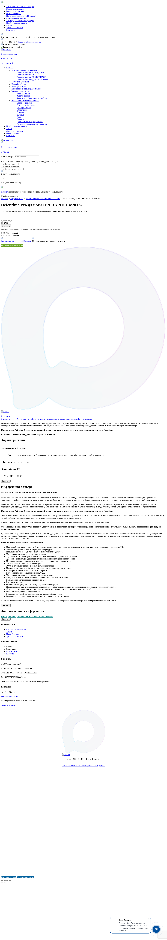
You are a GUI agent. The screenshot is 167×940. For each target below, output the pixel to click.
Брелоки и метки (24, 103)
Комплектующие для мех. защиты (32, 124)
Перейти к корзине (8, 877)
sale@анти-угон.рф (9, 696)
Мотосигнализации (15, 9)
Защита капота (23, 93)
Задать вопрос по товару (12, 246)
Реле (19, 117)
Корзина (10, 654)
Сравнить (5, 416)
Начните (5, 192)
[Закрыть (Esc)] (2, 880)
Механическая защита (16, 18)
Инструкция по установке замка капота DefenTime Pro (27, 616)
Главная (4, 198)
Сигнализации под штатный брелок (33, 79)
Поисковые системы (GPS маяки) (21, 16)
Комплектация (38, 419)
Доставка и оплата (14, 28)
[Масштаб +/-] (10, 880)
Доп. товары (71, 419)
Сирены (20, 119)
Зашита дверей (23, 96)
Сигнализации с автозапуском (30, 72)
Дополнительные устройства (30, 121)
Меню (10, 140)
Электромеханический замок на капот (43, 198)
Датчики (20, 112)
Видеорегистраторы (15, 11)
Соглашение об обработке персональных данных (83, 765)
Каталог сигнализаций (16, 629)
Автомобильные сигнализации (20, 6)
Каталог (9, 68)
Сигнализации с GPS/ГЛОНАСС (31, 77)
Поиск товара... (8, 156)
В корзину (6, 226)
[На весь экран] (7, 880)
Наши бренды (12, 133)
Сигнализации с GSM (26, 75)
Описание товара (8, 419)
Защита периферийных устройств (32, 98)
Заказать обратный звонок (29, 42)
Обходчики (22, 110)
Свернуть (6, 481)
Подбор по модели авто (16, 23)
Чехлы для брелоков (26, 105)
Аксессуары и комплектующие (20, 21)
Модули (20, 114)
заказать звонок (8, 705)
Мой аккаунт (12, 651)
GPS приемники (24, 107)
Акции (9, 25)
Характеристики (24, 419)
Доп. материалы (84, 419)
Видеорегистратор (19, 86)
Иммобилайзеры (13, 13)
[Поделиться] (5, 880)
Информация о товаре (55, 419)
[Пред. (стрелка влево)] (2, 882)
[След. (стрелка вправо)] (5, 882)
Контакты (10, 30)
